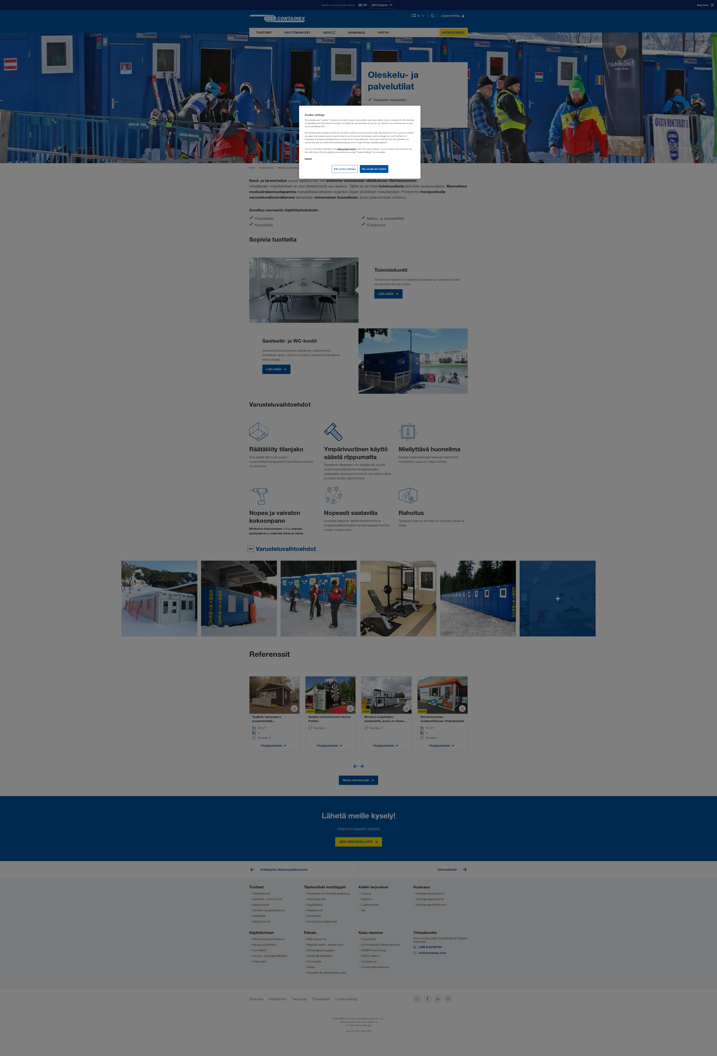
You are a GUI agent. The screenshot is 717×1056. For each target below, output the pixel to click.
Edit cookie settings (345, 168)
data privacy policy (347, 148)
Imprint (308, 158)
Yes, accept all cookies (374, 168)
